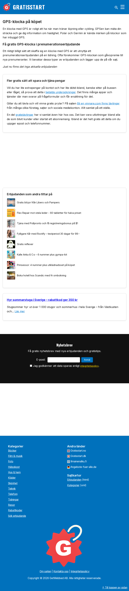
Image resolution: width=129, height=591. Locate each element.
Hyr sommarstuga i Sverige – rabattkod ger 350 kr (42, 300)
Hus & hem (14, 472)
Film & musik (15, 456)
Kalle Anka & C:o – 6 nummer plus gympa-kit (42, 254)
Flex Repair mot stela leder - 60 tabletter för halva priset (49, 212)
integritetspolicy (89, 365)
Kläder (12, 477)
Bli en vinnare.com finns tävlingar (98, 103)
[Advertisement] (64, 161)
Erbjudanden (74, 479)
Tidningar (13, 499)
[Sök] (116, 8)
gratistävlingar (24, 114)
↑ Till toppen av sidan (114, 587)
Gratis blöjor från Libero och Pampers (38, 202)
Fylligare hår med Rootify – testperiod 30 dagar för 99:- (48, 233)
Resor (11, 505)
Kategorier (73, 485)
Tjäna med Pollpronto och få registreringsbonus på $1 (47, 223)
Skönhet (12, 483)
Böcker (12, 450)
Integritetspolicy (80, 571)
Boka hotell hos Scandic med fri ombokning (41, 275)
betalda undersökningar (61, 92)
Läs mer (20, 311)
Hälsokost (14, 467)
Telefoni (12, 494)
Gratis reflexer (25, 244)
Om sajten (45, 571)
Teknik (12, 488)
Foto (10, 461)
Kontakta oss (61, 571)
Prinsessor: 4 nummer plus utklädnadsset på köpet (46, 265)
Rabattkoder (15, 510)
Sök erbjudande (17, 516)
